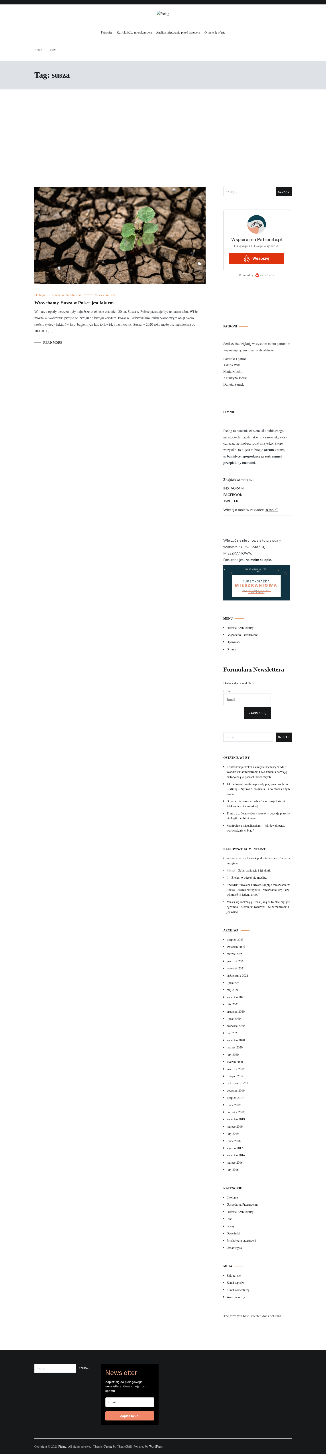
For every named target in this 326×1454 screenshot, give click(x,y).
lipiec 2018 (234, 1141)
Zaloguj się (234, 1275)
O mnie (231, 649)
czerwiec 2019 (236, 1112)
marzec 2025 (235, 954)
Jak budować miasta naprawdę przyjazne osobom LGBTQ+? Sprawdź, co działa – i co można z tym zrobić (258, 789)
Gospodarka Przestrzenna (65, 295)
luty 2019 (233, 1133)
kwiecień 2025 (236, 947)
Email (227, 691)
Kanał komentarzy (238, 1290)
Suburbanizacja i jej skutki (254, 870)
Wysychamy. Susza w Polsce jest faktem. (74, 302)
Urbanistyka (234, 1248)
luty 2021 (233, 1004)
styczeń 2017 (235, 1148)
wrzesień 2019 (236, 1090)
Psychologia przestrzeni (241, 1240)
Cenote (108, 1446)
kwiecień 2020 (236, 1040)
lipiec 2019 (234, 1105)
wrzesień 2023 (236, 968)
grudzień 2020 (236, 1011)
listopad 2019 (235, 1076)
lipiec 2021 (234, 983)
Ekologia (39, 295)
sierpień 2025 (235, 939)
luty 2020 (233, 1054)
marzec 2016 (235, 1162)
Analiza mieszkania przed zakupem (178, 32)
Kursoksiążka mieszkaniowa (134, 32)
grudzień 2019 (236, 1069)
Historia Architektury (240, 628)
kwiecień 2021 (236, 997)
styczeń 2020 (235, 1062)
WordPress (156, 1446)
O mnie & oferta (214, 32)
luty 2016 (233, 1169)
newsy (230, 1226)
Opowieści (233, 642)
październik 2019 (237, 1083)
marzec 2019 (235, 1126)
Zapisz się (257, 713)
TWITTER (230, 501)
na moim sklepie (258, 560)
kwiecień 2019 (236, 1119)
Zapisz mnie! (129, 1416)
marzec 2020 (235, 1047)
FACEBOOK (232, 495)
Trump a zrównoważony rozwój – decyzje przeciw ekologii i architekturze (258, 815)
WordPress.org (236, 1297)
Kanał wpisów (235, 1282)
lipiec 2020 (234, 1018)
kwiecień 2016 (236, 1155)
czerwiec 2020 (236, 1026)
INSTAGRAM (233, 488)
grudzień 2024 (236, 961)
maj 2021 (232, 990)
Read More (52, 342)
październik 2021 (237, 975)
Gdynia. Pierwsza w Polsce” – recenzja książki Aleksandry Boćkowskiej (256, 803)
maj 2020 (232, 1033)
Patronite (106, 32)
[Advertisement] (163, 138)
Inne (229, 1219)
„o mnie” (271, 510)
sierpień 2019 (235, 1097)
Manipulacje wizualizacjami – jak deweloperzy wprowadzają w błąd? (256, 827)
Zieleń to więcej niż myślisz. (249, 877)
